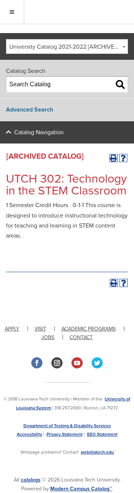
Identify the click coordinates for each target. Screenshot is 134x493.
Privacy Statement (65, 434)
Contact (81, 337)
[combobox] (67, 46)
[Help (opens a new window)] (123, 158)
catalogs (31, 480)
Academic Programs (88, 329)
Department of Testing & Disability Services (67, 425)
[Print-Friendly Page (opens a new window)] (113, 158)
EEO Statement (102, 434)
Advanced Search (29, 109)
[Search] (120, 84)
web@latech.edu (97, 452)
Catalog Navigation (39, 132)
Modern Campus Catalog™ (81, 489)
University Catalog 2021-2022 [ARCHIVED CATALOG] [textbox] (68, 47)
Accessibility (29, 434)
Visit (40, 329)
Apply (12, 329)
